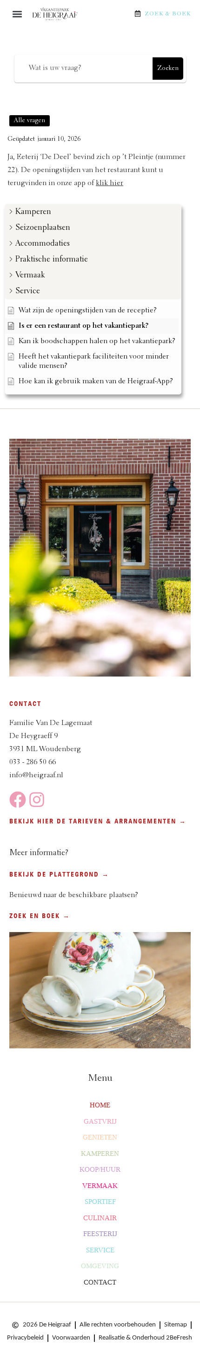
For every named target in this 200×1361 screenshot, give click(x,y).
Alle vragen (29, 120)
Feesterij (100, 1233)
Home (100, 1105)
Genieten (100, 1137)
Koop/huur (100, 1169)
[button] (17, 14)
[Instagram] (36, 799)
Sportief (100, 1201)
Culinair (100, 1218)
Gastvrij (100, 1121)
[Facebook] (17, 799)
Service (100, 1250)
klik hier (109, 183)
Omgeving (100, 1266)
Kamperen (100, 1153)
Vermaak (100, 1185)
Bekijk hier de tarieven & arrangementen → (98, 821)
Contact (100, 1282)
